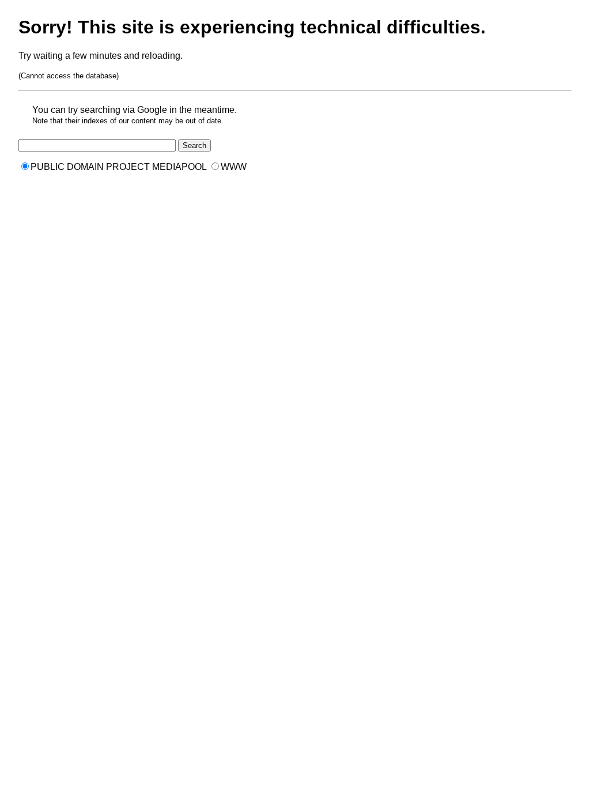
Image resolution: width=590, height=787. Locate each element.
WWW (234, 167)
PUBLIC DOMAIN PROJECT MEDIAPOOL (118, 167)
